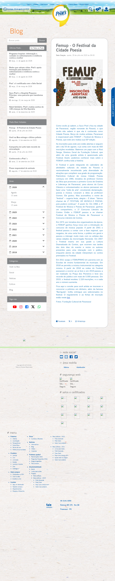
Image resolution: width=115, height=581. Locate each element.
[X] (33, 307)
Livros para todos (60, 449)
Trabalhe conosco (17, 487)
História (15, 439)
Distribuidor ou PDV (18, 474)
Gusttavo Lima (17, 479)
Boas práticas (37, 476)
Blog (32, 446)
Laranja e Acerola (18, 464)
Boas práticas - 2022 (59, 436)
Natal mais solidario (41, 487)
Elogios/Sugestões (36, 461)
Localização (16, 441)
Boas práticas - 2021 (59, 446)
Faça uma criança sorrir (42, 484)
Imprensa (34, 451)
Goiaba (15, 462)
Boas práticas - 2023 (40, 478)
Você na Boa (16, 476)
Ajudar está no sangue (61, 457)
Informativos (34, 444)
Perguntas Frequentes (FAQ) (39, 459)
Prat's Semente (39, 480)
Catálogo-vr (16, 468)
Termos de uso (17, 447)
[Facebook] (27, 307)
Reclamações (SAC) (37, 457)
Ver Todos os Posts (36, 48)
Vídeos (33, 449)
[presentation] (57, 90)
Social (33, 469)
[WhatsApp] (39, 307)
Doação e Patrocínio (18, 491)
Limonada (15, 460)
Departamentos (17, 489)
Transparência (16, 443)
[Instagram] (21, 307)
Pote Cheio (38, 482)
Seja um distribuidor (18, 484)
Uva (14, 457)
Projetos (34, 473)
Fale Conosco (35, 463)
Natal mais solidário (60, 443)
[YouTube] (15, 307)
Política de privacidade (19, 449)
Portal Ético (16, 445)
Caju (14, 466)
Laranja (15, 455)
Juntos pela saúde (36, 471)
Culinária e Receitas (37, 439)
